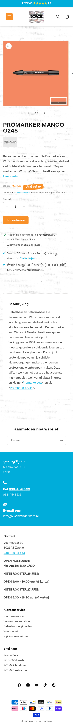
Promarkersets (32, 382)
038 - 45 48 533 (14, 553)
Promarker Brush (21, 388)
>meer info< (27, 258)
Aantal (7, 199)
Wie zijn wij (11, 631)
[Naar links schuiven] (28, 113)
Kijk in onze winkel (16, 636)
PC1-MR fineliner (15, 665)
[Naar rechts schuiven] (45, 113)
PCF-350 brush (14, 660)
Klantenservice (14, 616)
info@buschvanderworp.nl (21, 516)
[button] (7, 16)
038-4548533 (19, 489)
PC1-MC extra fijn (15, 670)
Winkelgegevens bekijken (23, 244)
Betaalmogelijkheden (18, 626)
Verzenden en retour (17, 621)
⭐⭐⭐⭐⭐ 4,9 (42, 3)
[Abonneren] (61, 440)
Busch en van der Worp (40, 721)
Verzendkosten (23, 193)
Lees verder (11, 176)
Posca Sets (11, 655)
